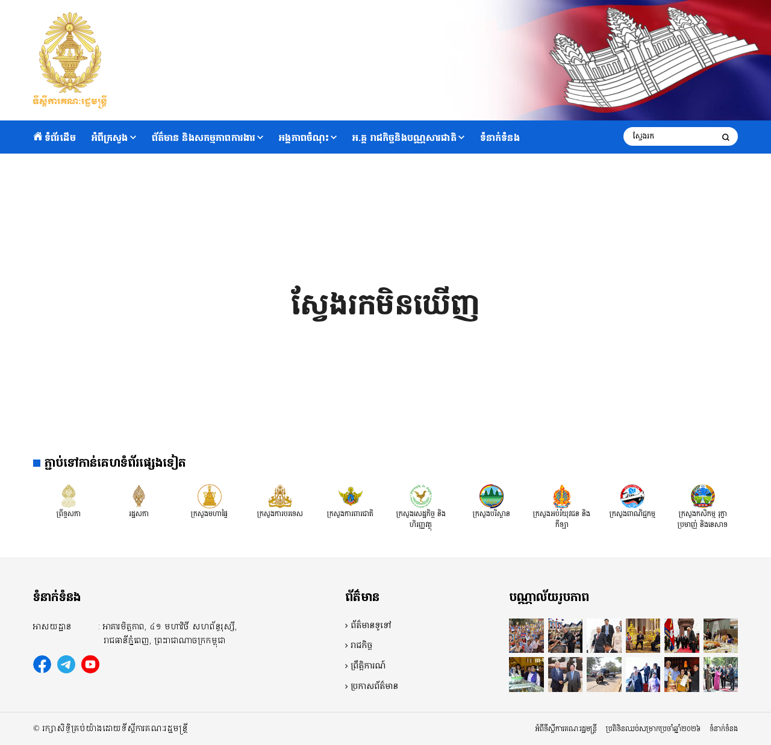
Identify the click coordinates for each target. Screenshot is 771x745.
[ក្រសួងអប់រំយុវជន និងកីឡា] (562, 496)
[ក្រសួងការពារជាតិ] (351, 496)
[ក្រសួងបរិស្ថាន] (491, 496)
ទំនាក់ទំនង (500, 137)
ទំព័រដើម (60, 137)
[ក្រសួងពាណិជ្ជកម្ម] (632, 496)
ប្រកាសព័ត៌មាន (374, 686)
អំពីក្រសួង (110, 137)
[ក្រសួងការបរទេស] (280, 496)
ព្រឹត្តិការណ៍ (368, 666)
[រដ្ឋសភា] (139, 496)
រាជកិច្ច (361, 645)
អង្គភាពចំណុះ (304, 137)
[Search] (726, 137)
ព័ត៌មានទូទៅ (371, 626)
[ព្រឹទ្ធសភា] (69, 496)
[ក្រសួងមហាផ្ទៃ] (210, 496)
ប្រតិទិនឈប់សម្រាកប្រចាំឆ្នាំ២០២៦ (653, 729)
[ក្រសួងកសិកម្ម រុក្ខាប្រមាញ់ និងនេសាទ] (703, 496)
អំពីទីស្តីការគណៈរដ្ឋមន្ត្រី (566, 729)
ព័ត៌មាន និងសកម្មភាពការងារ (204, 137)
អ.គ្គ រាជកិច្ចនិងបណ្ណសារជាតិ (404, 137)
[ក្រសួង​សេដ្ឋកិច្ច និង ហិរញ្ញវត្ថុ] (421, 496)
